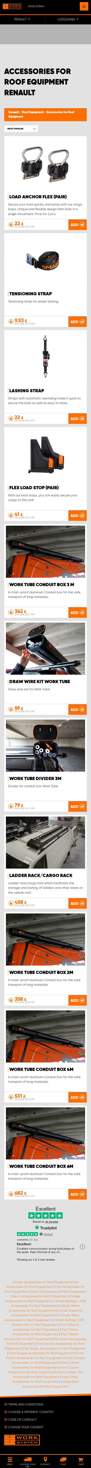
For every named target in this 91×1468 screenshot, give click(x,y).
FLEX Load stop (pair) (34, 488)
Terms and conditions (25, 1404)
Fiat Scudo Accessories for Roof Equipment (54, 1348)
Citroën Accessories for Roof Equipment (41, 1282)
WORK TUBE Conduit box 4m (41, 1069)
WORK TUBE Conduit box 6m (41, 1166)
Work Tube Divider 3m (35, 778)
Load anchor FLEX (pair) (38, 197)
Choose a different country (30, 1412)
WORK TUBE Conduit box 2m (41, 972)
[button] (21, 128)
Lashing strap (26, 391)
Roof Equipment (33, 112)
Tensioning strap (30, 294)
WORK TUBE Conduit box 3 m (41, 585)
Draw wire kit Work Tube (39, 682)
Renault (14, 112)
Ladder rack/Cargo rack (40, 875)
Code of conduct (22, 1419)
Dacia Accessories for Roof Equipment (58, 1291)
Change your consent (26, 1427)
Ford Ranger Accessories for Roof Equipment (41, 1353)
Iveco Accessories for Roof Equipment (40, 1296)
